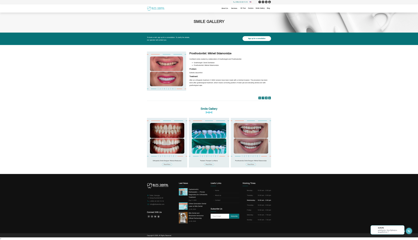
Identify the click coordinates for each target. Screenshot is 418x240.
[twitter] (263, 2)
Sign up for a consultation (256, 38)
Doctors (250, 8)
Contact (217, 200)
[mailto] (259, 98)
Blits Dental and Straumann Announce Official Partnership (196, 215)
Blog (268, 8)
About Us (225, 8)
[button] (251, 2)
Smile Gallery (260, 8)
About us (218, 195)
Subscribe (234, 216)
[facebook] (259, 2)
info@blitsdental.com (157, 204)
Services (234, 8)
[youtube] (269, 2)
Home (217, 190)
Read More (167, 164)
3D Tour (243, 8)
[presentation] (148, 141)
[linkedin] (266, 2)
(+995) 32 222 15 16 (241, 2)
